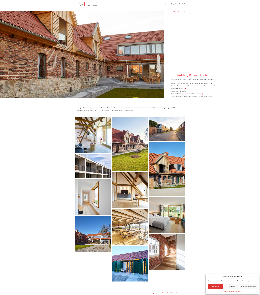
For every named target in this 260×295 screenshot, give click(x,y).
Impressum (239, 291)
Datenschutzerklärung (229, 291)
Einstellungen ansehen (248, 286)
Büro (166, 4)
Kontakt (182, 4)
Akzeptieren (215, 286)
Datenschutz (164, 293)
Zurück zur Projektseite (178, 12)
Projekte (174, 4)
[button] (256, 277)
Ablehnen (232, 286)
